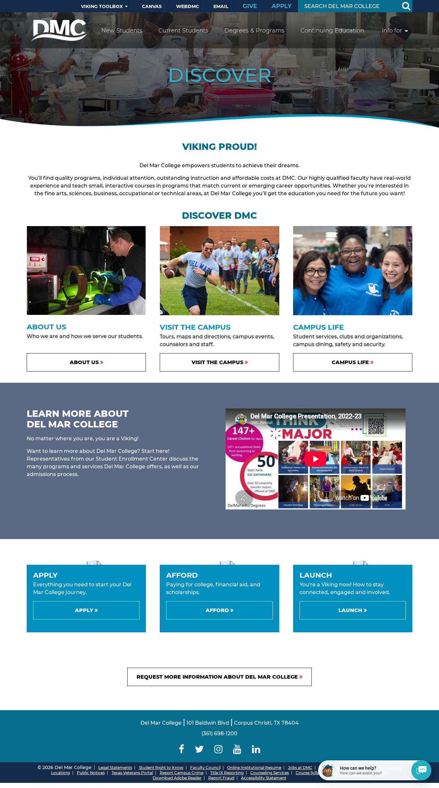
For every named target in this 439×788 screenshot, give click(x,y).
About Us (84, 362)
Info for (392, 30)
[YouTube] (237, 749)
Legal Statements (115, 767)
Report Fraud (221, 777)
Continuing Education (332, 30)
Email (220, 6)
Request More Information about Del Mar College (217, 677)
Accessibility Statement (263, 777)
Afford (217, 610)
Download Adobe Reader (177, 777)
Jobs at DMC (300, 767)
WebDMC (187, 6)
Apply (281, 6)
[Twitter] (199, 749)
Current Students (183, 30)
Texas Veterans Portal (132, 772)
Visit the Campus (217, 362)
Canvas (152, 6)
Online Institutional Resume (254, 767)
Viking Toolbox (102, 6)
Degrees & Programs (254, 30)
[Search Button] (405, 6)
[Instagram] (218, 749)
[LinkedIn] (256, 749)
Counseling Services (269, 772)
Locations (60, 772)
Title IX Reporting (227, 772)
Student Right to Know (161, 767)
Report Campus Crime (181, 772)
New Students (121, 30)
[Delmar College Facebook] (181, 749)
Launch (350, 610)
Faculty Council (205, 767)
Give (250, 6)
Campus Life (350, 362)
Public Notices (91, 772)
